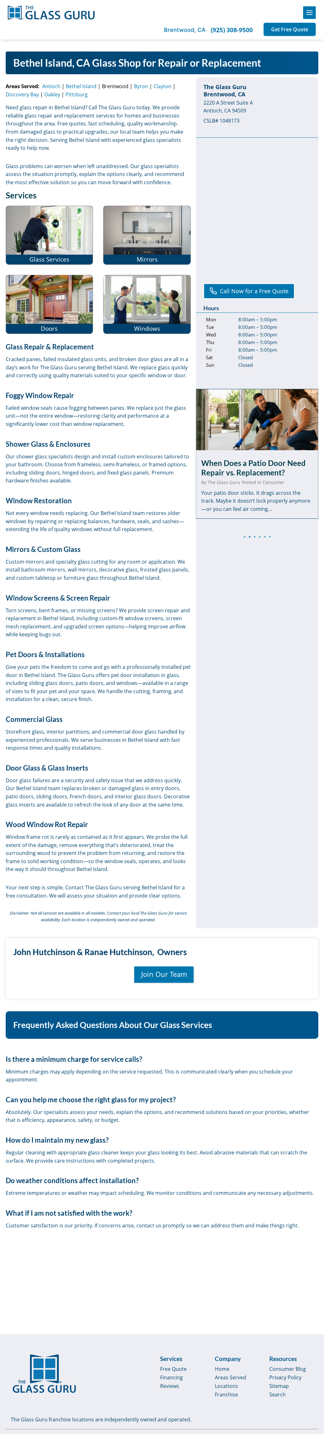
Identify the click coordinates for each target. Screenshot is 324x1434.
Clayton (162, 86)
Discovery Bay (22, 94)
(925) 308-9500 (232, 30)
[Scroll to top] (312, 1381)
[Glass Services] (49, 235)
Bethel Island (81, 86)
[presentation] (257, 419)
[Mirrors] (147, 235)
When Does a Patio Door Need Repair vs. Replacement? (253, 467)
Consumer (273, 482)
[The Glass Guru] (44, 1373)
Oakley (52, 94)
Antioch (51, 86)
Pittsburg (76, 94)
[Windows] (147, 304)
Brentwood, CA (185, 30)
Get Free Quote (289, 29)
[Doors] (49, 304)
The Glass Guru (224, 482)
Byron (141, 86)
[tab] (244, 536)
